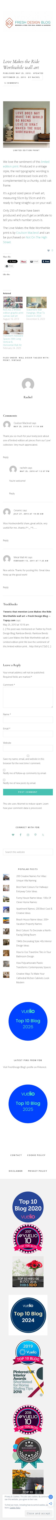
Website (7, 742)
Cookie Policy (36, 1155)
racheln (23, 467)
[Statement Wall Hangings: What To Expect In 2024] (36, 302)
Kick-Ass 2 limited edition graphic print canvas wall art (13, 312)
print (6, 360)
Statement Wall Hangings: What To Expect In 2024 (35, 312)
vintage (16, 360)
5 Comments (12, 83)
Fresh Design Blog (28, 21)
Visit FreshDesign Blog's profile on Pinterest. (25, 1067)
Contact (16, 1155)
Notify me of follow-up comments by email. (24, 773)
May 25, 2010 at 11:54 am (28, 426)
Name (7, 714)
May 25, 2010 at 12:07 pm (35, 471)
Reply (5, 457)
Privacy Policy (37, 1171)
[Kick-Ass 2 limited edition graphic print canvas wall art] (13, 302)
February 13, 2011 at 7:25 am (31, 561)
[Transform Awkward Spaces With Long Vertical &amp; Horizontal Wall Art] (13, 328)
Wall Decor (25, 358)
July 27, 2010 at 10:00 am (29, 514)
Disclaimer (16, 1171)
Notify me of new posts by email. (19, 783)
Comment (9, 684)
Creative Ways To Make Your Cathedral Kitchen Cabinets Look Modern (32, 978)
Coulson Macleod (27, 232)
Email (6, 728)
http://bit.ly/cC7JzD (38, 646)
